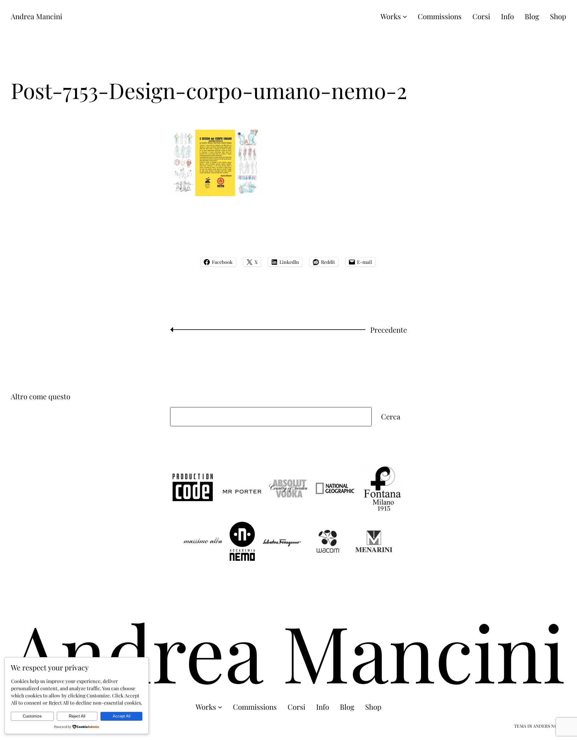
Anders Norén (549, 726)
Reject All (77, 716)
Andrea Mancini (36, 16)
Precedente (388, 329)
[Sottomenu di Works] (405, 16)
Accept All (121, 716)
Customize (32, 716)
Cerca (390, 416)
